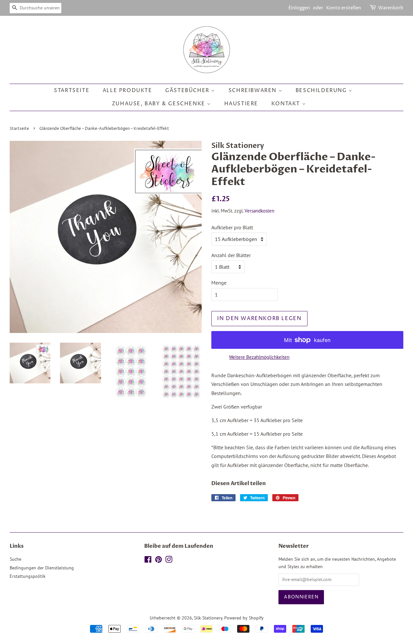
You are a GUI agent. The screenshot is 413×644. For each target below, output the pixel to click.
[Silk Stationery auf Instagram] (168, 561)
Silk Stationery (208, 618)
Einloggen (299, 8)
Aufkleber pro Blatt (232, 227)
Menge (219, 282)
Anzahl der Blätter (231, 255)
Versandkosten (259, 211)
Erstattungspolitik (27, 576)
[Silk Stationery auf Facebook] (148, 561)
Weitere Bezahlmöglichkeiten (259, 357)
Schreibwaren (253, 90)
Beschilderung (322, 90)
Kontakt (286, 103)
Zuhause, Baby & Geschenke (159, 103)
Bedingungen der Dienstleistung (42, 568)
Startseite (71, 90)
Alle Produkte (127, 90)
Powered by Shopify (244, 618)
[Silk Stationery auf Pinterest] (158, 561)
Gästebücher (188, 90)
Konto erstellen (343, 8)
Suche (15, 559)
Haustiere (241, 103)
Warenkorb (390, 8)
